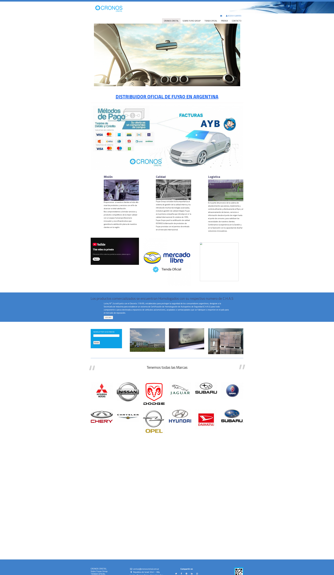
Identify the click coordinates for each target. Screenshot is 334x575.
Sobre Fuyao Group (99, 571)
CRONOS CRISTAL (99, 568)
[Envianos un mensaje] (221, 15)
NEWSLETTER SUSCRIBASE (104, 332)
